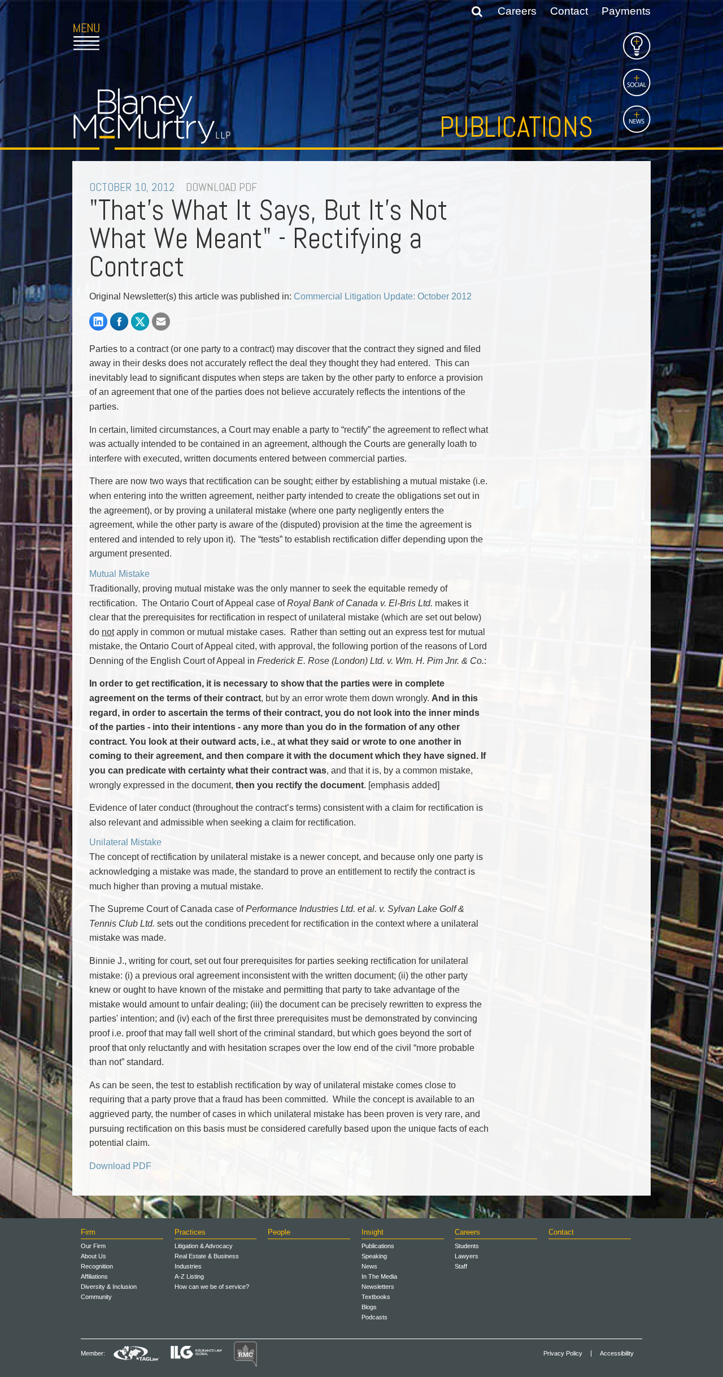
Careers (517, 11)
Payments (626, 11)
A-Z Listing (189, 1276)
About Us (93, 1256)
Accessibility (617, 1353)
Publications (516, 127)
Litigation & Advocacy (204, 1246)
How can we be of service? (212, 1286)
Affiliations (94, 1276)
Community (96, 1296)
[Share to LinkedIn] (98, 321)
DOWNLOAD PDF (221, 187)
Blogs (369, 1307)
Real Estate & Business (207, 1256)
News (369, 1266)
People (279, 1232)
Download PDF (120, 1166)
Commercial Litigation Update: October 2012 (383, 296)
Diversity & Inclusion (109, 1286)
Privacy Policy (562, 1353)
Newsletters (378, 1286)
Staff (461, 1266)
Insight (373, 1232)
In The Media (379, 1276)
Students (467, 1246)
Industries (188, 1266)
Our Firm (93, 1246)
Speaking (374, 1256)
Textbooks (376, 1296)
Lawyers (466, 1256)
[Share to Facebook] (119, 321)
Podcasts (374, 1317)
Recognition (97, 1266)
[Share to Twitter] (140, 321)
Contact (569, 11)
